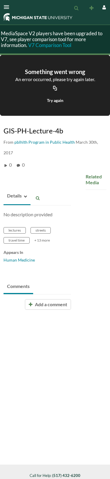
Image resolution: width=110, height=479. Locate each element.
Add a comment (50, 304)
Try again (55, 100)
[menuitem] (76, 8)
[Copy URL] (55, 88)
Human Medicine (19, 259)
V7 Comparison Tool (49, 45)
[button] (8, 7)
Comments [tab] (18, 286)
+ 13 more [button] (42, 240)
